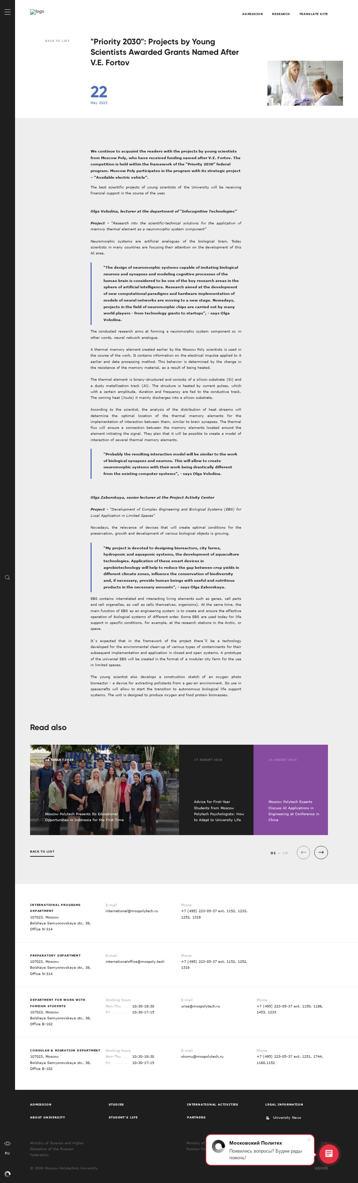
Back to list (57, 41)
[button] (321, 853)
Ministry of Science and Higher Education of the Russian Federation (57, 1149)
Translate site (313, 14)
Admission (252, 14)
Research (281, 14)
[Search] (7, 577)
